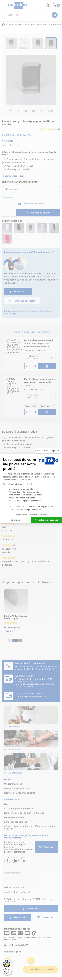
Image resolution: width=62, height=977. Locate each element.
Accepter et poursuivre (46, 520)
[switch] (6, 972)
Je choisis (15, 520)
